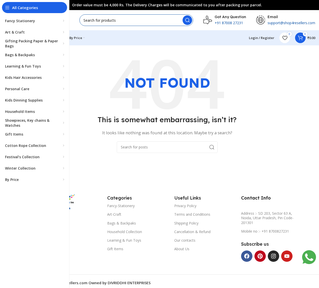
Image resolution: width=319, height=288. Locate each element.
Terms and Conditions (192, 214)
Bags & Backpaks (121, 223)
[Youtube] (287, 256)
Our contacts (184, 240)
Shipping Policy (186, 223)
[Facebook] (246, 256)
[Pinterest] (260, 256)
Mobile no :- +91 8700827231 (265, 231)
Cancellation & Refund (192, 231)
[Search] (187, 20)
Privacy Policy (185, 205)
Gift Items (115, 248)
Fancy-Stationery (121, 205)
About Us (181, 248)
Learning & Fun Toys (124, 240)
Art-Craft (114, 214)
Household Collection (124, 231)
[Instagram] (273, 256)
